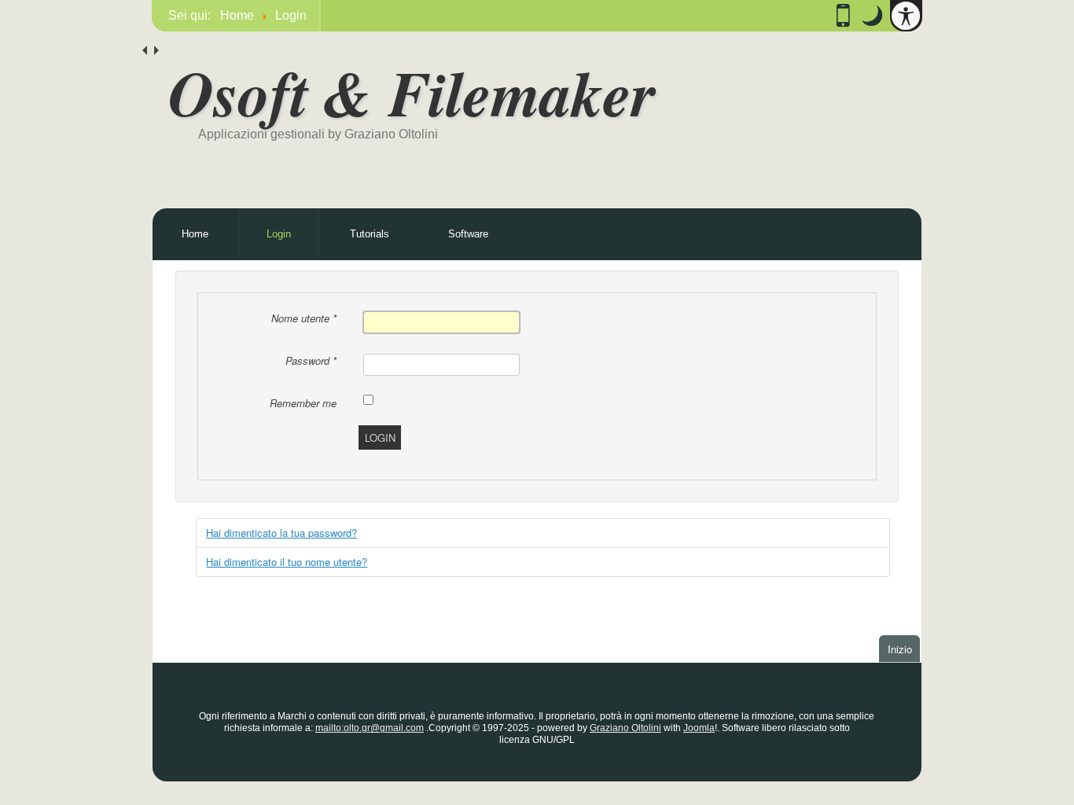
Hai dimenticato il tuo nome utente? (286, 561)
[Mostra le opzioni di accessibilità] (906, 15)
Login (279, 234)
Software (468, 234)
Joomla (699, 727)
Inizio (904, 648)
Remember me (303, 402)
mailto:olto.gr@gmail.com (369, 727)
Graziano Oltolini (625, 727)
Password (311, 360)
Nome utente (304, 318)
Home (195, 234)
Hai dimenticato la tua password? (281, 532)
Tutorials (369, 234)
